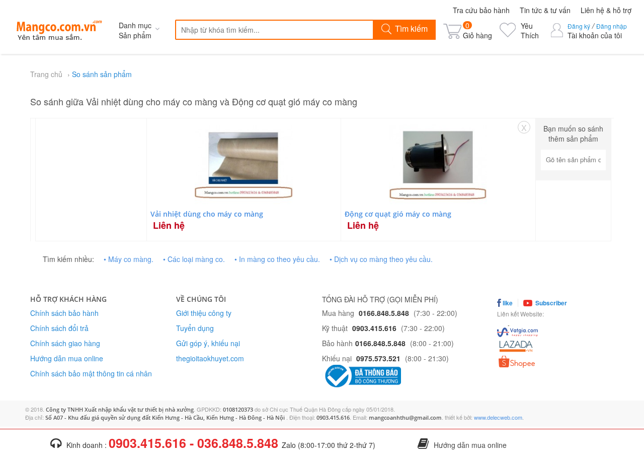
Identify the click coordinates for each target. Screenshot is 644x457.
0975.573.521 (378, 358)
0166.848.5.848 (384, 313)
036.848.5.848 (237, 443)
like (507, 303)
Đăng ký (579, 26)
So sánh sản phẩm (102, 74)
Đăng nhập (611, 26)
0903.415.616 (374, 328)
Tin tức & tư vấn (545, 10)
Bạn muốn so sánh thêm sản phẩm (573, 133)
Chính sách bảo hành (64, 313)
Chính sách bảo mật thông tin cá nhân (91, 373)
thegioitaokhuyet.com (210, 358)
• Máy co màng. (128, 259)
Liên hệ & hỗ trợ (606, 10)
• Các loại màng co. (194, 259)
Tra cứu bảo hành (481, 10)
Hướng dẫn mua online (66, 358)
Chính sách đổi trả (59, 328)
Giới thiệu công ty (203, 313)
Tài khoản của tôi (595, 35)
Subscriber (550, 303)
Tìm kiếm (410, 28)
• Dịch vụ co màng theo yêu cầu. (381, 259)
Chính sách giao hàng (65, 343)
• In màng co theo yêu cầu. (277, 259)
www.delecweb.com (498, 417)
